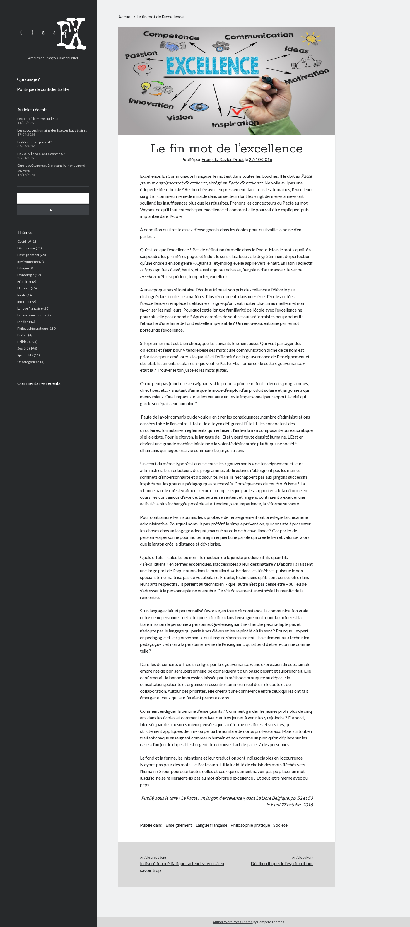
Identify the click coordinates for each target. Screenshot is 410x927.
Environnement (29, 261)
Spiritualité (25, 355)
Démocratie (26, 248)
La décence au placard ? (34, 142)
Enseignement (28, 255)
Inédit (21, 295)
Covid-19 (24, 241)
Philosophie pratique (32, 328)
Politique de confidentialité (43, 89)
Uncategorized (28, 362)
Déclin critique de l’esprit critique (282, 863)
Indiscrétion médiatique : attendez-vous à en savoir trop (182, 867)
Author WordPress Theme (233, 922)
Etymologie (25, 275)
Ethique (23, 268)
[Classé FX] (53, 51)
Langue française (30, 308)
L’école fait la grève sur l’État (38, 118)
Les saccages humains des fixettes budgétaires (52, 130)
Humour (23, 288)
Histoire (23, 281)
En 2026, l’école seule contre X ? (41, 154)
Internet (23, 302)
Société (22, 348)
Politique (24, 342)
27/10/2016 (260, 159)
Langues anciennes (31, 315)
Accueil (125, 16)
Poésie (22, 335)
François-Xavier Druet (223, 159)
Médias (22, 322)
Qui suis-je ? (28, 79)
